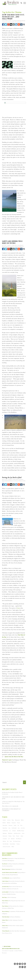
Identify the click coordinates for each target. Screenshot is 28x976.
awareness (8, 820)
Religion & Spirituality (17, 20)
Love (10, 830)
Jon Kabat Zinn (5, 830)
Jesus (19, 828)
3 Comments (9, 245)
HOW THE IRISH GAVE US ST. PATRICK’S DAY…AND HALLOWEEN (13, 17)
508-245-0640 (7, 946)
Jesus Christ (23, 828)
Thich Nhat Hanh (5, 843)
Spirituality (13, 838)
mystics (23, 833)
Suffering (4, 841)
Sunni (11, 841)
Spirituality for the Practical (10, 246)
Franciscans (10, 825)
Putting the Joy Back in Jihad (11, 477)
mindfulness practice (17, 833)
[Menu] (24, 3)
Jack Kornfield (14, 828)
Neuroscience (5, 835)
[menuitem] (20, 3)
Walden (13, 846)
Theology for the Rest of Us (12, 22)
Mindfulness (5, 833)
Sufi (7, 841)
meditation (14, 830)
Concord (18, 822)
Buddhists (8, 822)
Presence (17, 835)
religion (22, 835)
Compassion (14, 822)
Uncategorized (19, 22)
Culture (10, 20)
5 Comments (10, 479)
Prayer (14, 835)
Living (13, 20)
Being (13, 820)
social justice (5, 838)
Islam (18, 608)
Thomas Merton (12, 843)
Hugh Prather (5, 828)
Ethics (16, 245)
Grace (21, 825)
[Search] (20, 3)
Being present (17, 820)
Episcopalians (5, 825)
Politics (22, 479)
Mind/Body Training (20, 830)
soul (9, 838)
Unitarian (18, 843)
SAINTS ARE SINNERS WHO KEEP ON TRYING (12, 242)
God (18, 825)
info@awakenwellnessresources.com (10, 948)
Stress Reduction (18, 838)
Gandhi (15, 825)
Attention (4, 820)
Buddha (22, 820)
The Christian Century (16, 841)
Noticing (10, 835)
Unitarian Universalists (6, 846)
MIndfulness (10, 833)
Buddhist (4, 822)
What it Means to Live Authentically (10, 806)
